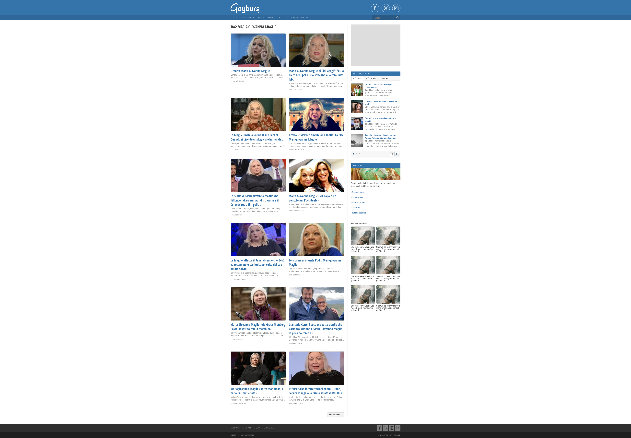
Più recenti (371, 79)
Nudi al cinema (358, 202)
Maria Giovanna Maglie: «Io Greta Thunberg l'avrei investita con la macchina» (258, 326)
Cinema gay (357, 197)
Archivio (386, 79)
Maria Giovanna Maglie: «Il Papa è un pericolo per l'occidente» (312, 198)
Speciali (247, 428)
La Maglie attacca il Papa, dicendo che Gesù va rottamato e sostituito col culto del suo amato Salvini (257, 264)
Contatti (235, 428)
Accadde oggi (358, 192)
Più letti (357, 79)
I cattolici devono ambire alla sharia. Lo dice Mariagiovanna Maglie (316, 137)
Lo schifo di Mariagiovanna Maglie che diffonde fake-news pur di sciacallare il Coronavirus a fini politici (255, 200)
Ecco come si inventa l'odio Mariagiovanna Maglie (315, 262)
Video (257, 428)
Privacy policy (385, 435)
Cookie (397, 435)
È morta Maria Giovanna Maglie (250, 71)
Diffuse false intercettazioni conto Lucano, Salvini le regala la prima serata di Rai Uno (315, 391)
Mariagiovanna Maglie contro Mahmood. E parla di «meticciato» (257, 391)
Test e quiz (268, 428)
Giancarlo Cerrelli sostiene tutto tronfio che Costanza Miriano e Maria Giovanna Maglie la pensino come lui (315, 328)
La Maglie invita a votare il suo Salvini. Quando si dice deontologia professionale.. (257, 137)
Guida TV (356, 208)
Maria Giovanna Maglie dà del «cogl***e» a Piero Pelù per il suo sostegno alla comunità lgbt (316, 75)
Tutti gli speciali (359, 213)
